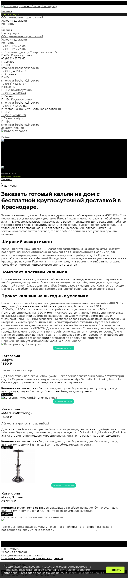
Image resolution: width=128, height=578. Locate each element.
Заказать (7, 394)
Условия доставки (14, 39)
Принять (115, 569)
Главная (6, 30)
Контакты (7, 42)
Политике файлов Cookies (86, 573)
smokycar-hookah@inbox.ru (20, 68)
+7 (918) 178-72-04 (13, 164)
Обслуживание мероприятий (22, 36)
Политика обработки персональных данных (32, 558)
